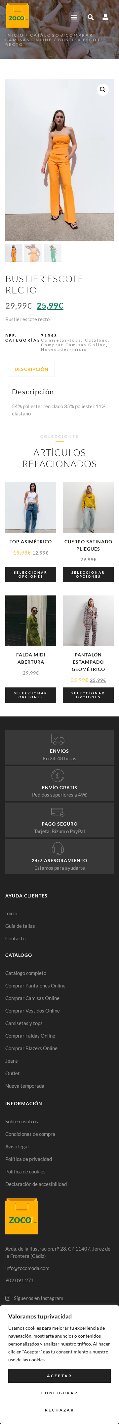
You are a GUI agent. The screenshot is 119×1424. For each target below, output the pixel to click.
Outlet (12, 1073)
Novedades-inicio (64, 349)
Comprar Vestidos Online (32, 1011)
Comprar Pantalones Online (35, 985)
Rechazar (59, 1410)
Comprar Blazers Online (31, 1048)
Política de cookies (25, 1171)
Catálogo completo (25, 973)
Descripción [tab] (32, 369)
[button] (74, 17)
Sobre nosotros (21, 1121)
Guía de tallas (20, 926)
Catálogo (45, 35)
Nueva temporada (24, 1086)
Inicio (14, 35)
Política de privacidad (28, 1159)
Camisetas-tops (61, 340)
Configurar (59, 1392)
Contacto (15, 938)
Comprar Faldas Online (30, 1036)
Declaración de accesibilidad (36, 1184)
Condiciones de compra (30, 1134)
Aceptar (59, 1375)
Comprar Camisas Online (49, 37)
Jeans (11, 1061)
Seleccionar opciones (31, 574)
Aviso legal (17, 1146)
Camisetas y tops (24, 1023)
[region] (59, 1364)
